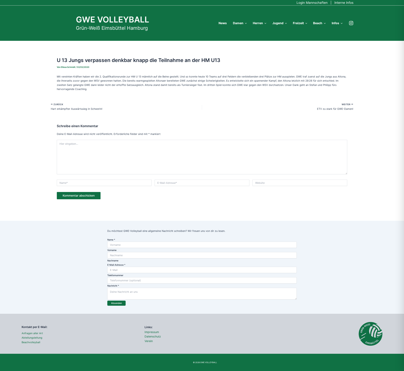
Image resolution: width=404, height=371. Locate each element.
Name (111, 239)
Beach (317, 23)
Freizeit (298, 23)
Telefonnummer (115, 275)
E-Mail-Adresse (116, 264)
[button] (245, 23)
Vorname (111, 250)
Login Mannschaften (312, 3)
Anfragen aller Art (32, 333)
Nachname (112, 260)
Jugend (277, 23)
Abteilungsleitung (32, 337)
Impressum (152, 332)
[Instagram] (351, 23)
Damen (238, 23)
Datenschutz (153, 336)
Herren (258, 23)
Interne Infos (344, 3)
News (223, 23)
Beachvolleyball (31, 342)
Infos (335, 23)
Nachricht (113, 285)
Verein (149, 341)
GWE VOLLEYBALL (112, 19)
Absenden (116, 303)
